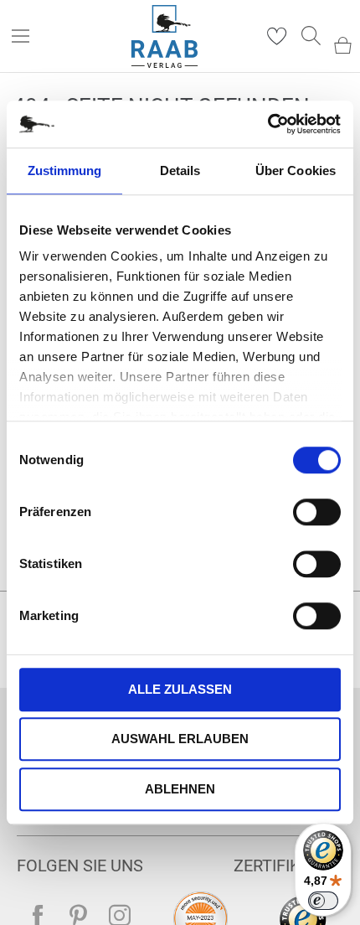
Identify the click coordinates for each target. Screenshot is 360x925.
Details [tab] (180, 170)
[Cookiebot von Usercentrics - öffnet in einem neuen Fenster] (267, 124)
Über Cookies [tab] (295, 170)
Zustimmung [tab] (65, 170)
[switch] (317, 513)
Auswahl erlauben (180, 738)
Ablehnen (180, 789)
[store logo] (164, 36)
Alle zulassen (180, 689)
